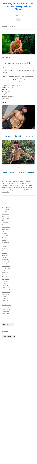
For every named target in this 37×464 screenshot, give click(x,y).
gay (26, 185)
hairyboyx (5, 274)
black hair (16, 183)
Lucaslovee (5, 298)
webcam (17, 190)
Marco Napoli (5, 264)
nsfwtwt (7, 190)
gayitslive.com (6, 187)
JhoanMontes (5, 294)
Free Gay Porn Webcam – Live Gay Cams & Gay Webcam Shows (18, 6)
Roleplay (12, 190)
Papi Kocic (5, 235)
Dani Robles (5, 222)
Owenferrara (5, 311)
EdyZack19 (6, 58)
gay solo (29, 185)
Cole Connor (5, 209)
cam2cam (26, 183)
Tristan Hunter (6, 207)
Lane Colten (5, 214)
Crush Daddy (5, 229)
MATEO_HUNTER (6, 268)
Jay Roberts (5, 246)
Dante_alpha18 (6, 287)
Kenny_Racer (5, 307)
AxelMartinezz (6, 283)
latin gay (18, 187)
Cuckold (10, 185)
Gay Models (18, 181)
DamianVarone (6, 292)
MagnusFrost (5, 279)
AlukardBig (5, 277)
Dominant (15, 185)
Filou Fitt (4, 253)
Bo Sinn (4, 240)
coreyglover (5, 285)
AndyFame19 (5, 272)
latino (22, 187)
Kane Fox (4, 248)
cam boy (21, 183)
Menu (18, 19)
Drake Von (5, 255)
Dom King (4, 257)
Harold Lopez (5, 220)
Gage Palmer (5, 231)
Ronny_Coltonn (6, 281)
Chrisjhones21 (6, 266)
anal (7, 183)
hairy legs (12, 187)
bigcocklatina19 (6, 290)
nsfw (3, 190)
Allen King (4, 238)
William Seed (5, 242)
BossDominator (6, 309)
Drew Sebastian (6, 227)
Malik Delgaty (5, 259)
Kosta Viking (5, 218)
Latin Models (25, 181)
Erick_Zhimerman (6, 305)
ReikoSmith (5, 270)
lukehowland (5, 313)
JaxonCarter (5, 300)
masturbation (28, 187)
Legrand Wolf (5, 216)
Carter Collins (5, 261)
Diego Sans (5, 244)
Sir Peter (4, 225)
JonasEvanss (5, 303)
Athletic (11, 183)
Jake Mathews (6, 212)
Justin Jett (4, 233)
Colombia (4, 185)
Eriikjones (4, 296)
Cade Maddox (6, 251)
